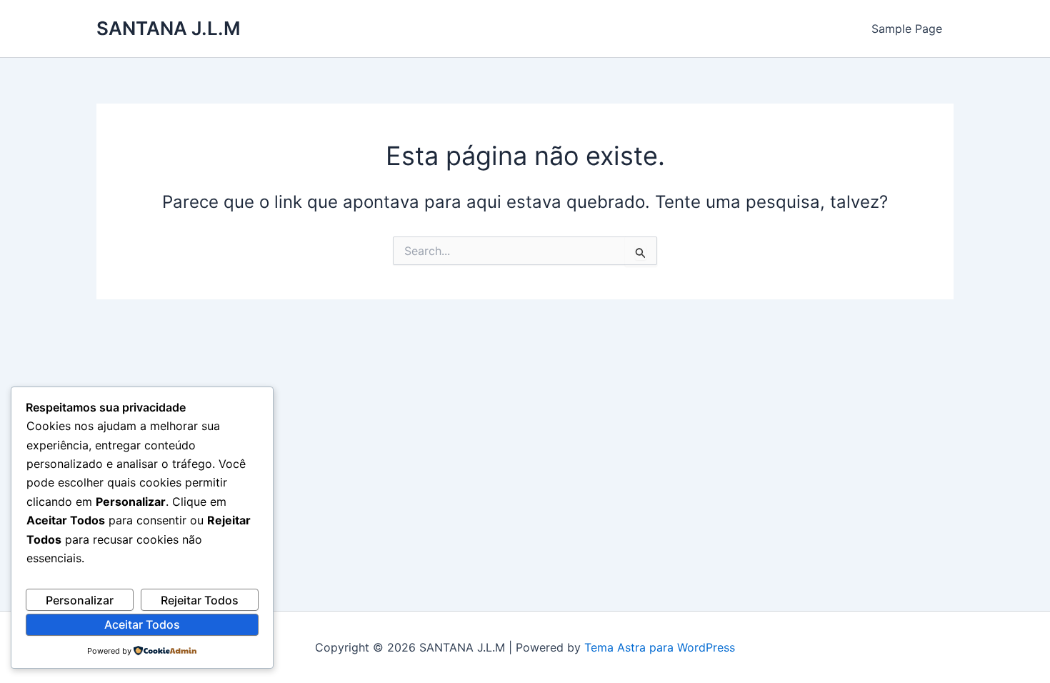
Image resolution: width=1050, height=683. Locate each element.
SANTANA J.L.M (168, 28)
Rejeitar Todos (200, 600)
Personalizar (80, 600)
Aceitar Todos (142, 624)
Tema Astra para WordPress (659, 647)
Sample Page (906, 28)
